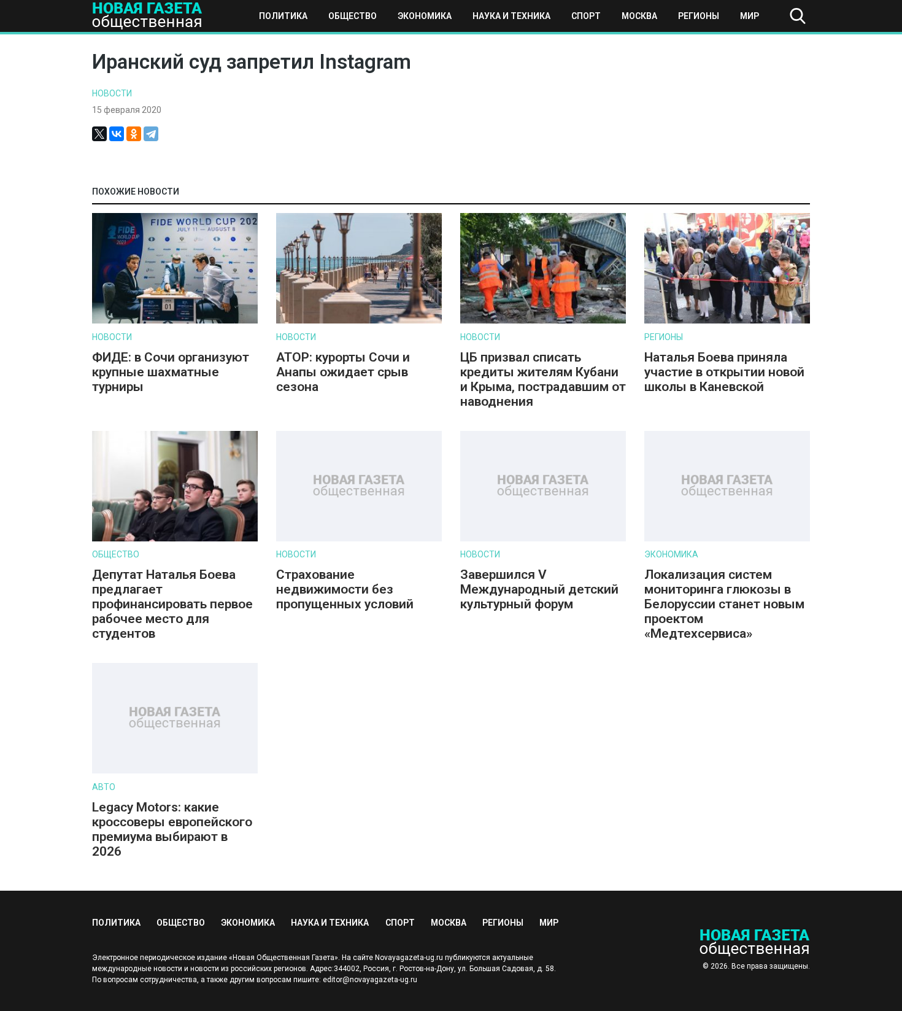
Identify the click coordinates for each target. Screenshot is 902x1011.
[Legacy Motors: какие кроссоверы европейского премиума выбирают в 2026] (175, 770)
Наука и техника (511, 16)
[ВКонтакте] (116, 133)
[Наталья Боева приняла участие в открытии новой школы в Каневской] (727, 320)
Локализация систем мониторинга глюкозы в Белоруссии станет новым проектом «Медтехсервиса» (724, 604)
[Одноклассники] (133, 133)
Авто (103, 787)
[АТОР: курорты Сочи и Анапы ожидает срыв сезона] (359, 320)
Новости (112, 93)
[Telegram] (151, 133)
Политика (283, 16)
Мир (749, 16)
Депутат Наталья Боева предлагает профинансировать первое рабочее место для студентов (172, 604)
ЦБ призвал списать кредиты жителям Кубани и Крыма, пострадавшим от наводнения (543, 379)
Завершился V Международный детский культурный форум (539, 589)
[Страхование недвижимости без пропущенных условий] (359, 538)
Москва (639, 16)
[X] (99, 133)
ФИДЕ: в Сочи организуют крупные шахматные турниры (170, 372)
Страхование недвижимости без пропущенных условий (345, 589)
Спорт (586, 16)
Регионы (698, 16)
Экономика (425, 16)
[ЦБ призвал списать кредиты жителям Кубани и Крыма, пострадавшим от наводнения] (543, 320)
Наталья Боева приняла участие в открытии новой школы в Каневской (724, 372)
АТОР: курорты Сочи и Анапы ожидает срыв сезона (343, 372)
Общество (352, 16)
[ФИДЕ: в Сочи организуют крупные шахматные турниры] (175, 320)
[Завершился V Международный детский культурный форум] (543, 538)
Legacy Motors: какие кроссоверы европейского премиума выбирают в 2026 (172, 829)
